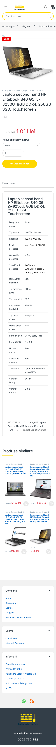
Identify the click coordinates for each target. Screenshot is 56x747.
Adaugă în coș (21, 163)
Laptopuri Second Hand (33, 90)
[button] (3, 36)
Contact (9, 607)
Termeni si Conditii (14, 678)
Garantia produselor (15, 664)
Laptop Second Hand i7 (14, 464)
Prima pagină (8, 26)
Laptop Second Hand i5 (12, 90)
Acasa (8, 598)
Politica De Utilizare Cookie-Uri (20, 673)
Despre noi (10, 603)
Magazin (26, 26)
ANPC (8, 688)
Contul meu (11, 638)
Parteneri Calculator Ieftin (18, 617)
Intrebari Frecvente (14, 643)
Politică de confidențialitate (18, 683)
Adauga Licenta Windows (16, 139)
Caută (49, 16)
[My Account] (45, 7)
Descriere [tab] (8, 183)
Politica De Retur (13, 669)
